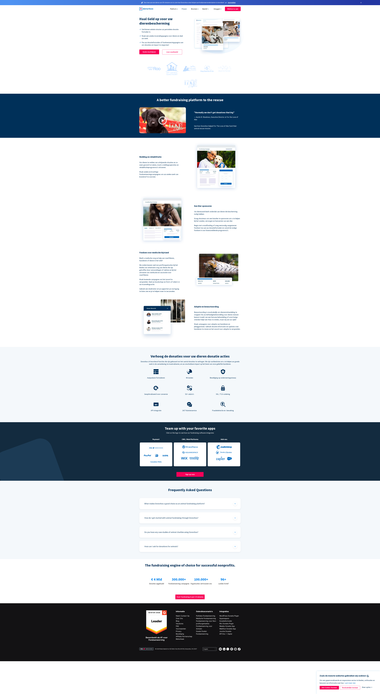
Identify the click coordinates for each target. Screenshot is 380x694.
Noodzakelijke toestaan (350, 687)
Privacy (178, 631)
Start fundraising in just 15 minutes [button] (190, 597)
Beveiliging (180, 634)
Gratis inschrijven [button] (149, 52)
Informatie (180, 611)
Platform (173, 9)
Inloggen (217, 9)
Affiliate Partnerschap (184, 636)
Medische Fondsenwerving (206, 618)
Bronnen (194, 9)
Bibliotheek (180, 639)
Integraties (224, 611)
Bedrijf (204, 9)
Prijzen (184, 9)
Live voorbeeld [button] (172, 52)
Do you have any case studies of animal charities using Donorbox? (171, 532)
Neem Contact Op (182, 616)
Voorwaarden (181, 629)
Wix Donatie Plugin (226, 624)
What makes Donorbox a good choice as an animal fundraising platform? (174, 503)
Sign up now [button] (190, 474)
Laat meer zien (350, 683)
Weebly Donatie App (227, 626)
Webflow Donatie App (227, 629)
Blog (177, 621)
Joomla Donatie (225, 631)
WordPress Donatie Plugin (229, 616)
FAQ (177, 626)
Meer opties (366, 687)
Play (162, 120)
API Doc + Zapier (225, 634)
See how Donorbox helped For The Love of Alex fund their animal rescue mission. (215, 127)
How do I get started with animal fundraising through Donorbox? (171, 518)
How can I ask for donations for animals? (161, 546)
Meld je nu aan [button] (232, 9)
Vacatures (179, 624)
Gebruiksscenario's (204, 611)
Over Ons (179, 618)
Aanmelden (232, 2)
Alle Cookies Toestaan (329, 687)
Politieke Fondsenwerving (205, 616)
